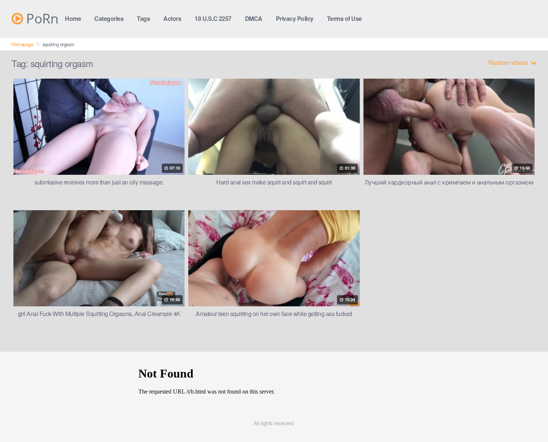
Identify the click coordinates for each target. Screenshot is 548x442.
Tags (143, 18)
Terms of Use (344, 18)
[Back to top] (527, 418)
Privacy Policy (295, 18)
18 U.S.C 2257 (213, 18)
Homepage (22, 44)
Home (73, 18)
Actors (172, 18)
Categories (108, 18)
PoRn (40, 18)
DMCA (253, 18)
